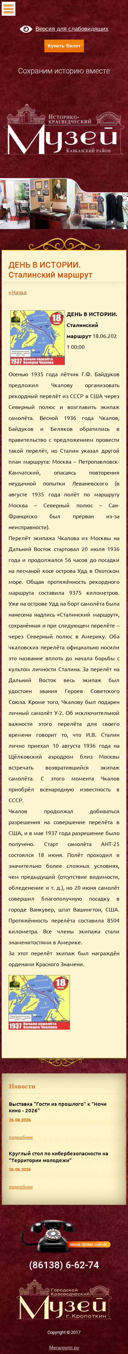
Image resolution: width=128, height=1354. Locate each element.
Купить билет (64, 45)
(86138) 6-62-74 (64, 1265)
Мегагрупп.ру (64, 1347)
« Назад (18, 292)
